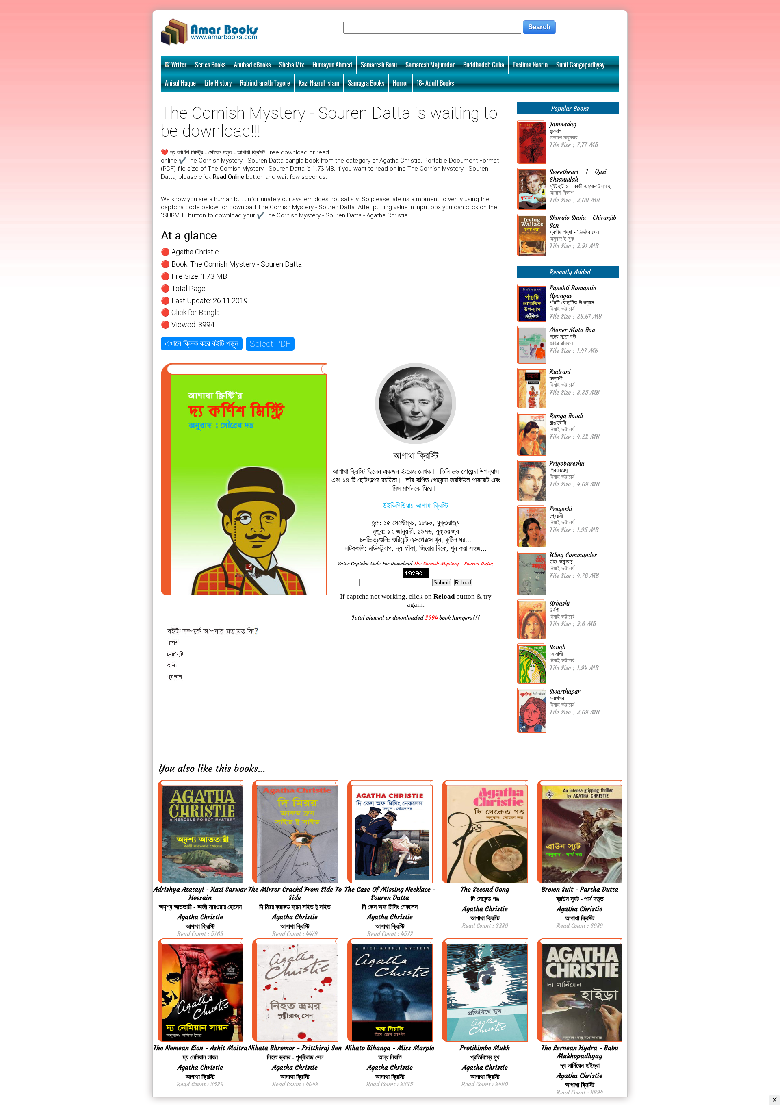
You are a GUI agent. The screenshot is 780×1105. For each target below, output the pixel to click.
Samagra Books (366, 82)
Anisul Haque (180, 82)
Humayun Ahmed (332, 64)
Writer (178, 64)
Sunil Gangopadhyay (580, 64)
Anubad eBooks (252, 64)
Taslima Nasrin (530, 64)
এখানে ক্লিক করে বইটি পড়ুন (201, 343)
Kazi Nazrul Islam (319, 82)
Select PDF (270, 344)
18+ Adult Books (435, 82)
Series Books (210, 64)
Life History (218, 82)
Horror (400, 82)
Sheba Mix (291, 64)
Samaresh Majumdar (430, 64)
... (261, 768)
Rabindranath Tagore (265, 82)
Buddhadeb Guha (483, 64)
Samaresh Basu (379, 64)
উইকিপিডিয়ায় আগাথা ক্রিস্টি (415, 505)
